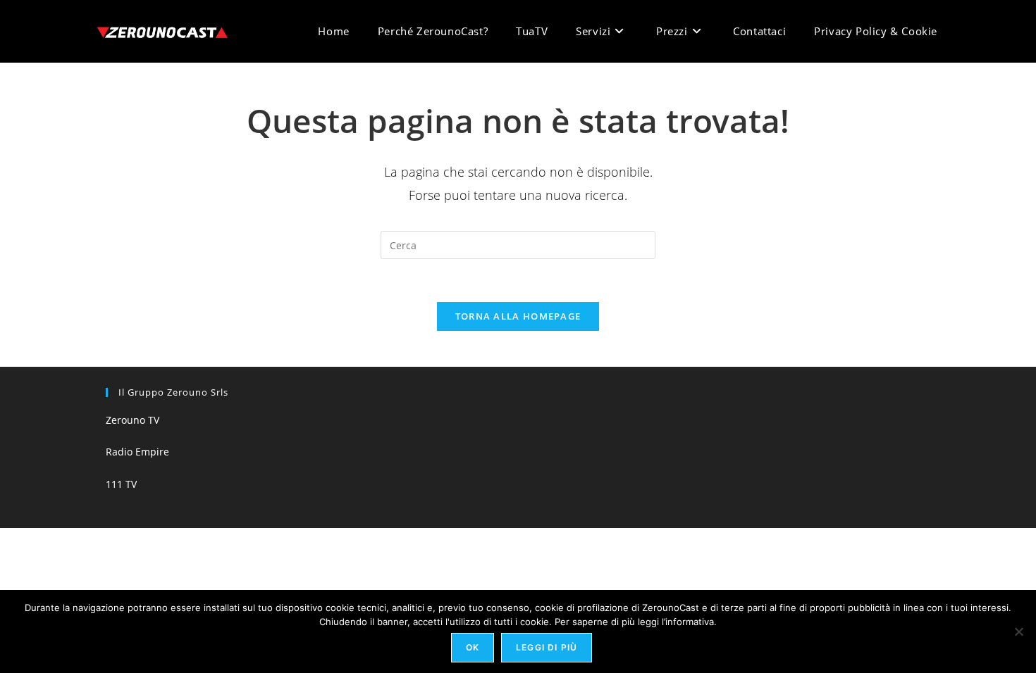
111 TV (121, 484)
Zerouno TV (132, 420)
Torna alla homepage (518, 316)
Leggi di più (546, 647)
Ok (472, 647)
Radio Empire (137, 451)
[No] (1018, 631)
